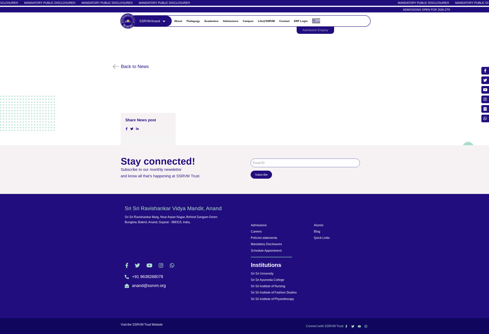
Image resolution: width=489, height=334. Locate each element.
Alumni (318, 225)
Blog (317, 231)
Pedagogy (193, 21)
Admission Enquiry (315, 30)
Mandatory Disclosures (266, 244)
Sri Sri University (262, 273)
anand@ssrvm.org (149, 285)
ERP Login (301, 21)
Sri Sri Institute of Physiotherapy (272, 299)
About (178, 21)
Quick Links (322, 237)
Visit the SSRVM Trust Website (142, 324)
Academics (211, 21)
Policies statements (264, 237)
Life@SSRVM (266, 21)
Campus (248, 21)
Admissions (230, 21)
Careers (256, 231)
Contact (284, 21)
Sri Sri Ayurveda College (267, 279)
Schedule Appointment (266, 250)
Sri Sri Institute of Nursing (268, 286)
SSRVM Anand (149, 21)
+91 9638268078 (147, 276)
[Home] (128, 21)
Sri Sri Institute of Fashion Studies (274, 292)
